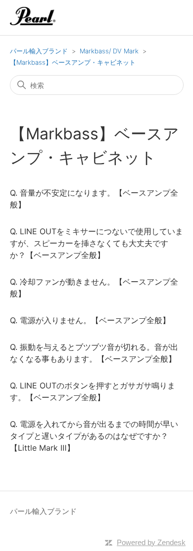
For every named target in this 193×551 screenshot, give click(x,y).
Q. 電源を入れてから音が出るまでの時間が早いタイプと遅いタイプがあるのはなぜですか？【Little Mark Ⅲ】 (94, 436)
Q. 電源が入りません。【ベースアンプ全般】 (90, 320)
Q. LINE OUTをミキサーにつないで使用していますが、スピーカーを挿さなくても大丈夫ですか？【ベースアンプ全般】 (96, 243)
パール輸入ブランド (39, 51)
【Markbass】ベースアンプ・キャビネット (73, 62)
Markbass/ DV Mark (109, 51)
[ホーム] (33, 22)
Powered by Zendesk (151, 542)
